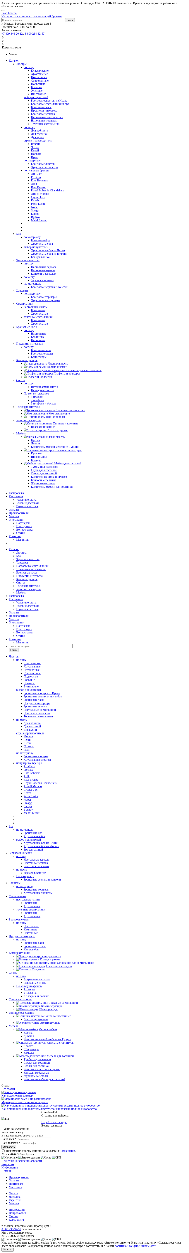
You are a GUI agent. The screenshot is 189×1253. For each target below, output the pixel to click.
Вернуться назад (51, 1125)
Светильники (24, 303)
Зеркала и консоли (27, 260)
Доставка (14, 1196)
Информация (9, 1167)
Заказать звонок (11, 30)
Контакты (15, 536)
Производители (19, 513)
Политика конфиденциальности (21, 1160)
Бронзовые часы (26, 326)
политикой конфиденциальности (135, 1245)
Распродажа (16, 493)
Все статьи (8, 1088)
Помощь (6, 1170)
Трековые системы (28, 406)
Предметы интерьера (29, 343)
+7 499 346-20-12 (12, 33)
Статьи (20, 532)
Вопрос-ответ (24, 529)
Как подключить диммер (17, 1095)
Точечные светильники (31, 569)
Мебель (21, 433)
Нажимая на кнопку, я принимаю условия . (41, 1150)
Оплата (13, 1193)
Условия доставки (27, 503)
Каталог (14, 60)
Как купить (16, 496)
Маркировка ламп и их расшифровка (24, 1102)
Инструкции (24, 526)
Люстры (21, 63)
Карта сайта (16, 1219)
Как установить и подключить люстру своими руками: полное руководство (49, 1108)
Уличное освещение (28, 420)
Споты (20, 380)
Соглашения (67, 1150)
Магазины (22, 539)
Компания (7, 1164)
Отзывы (14, 509)
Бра (18, 233)
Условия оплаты (26, 499)
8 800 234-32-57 (34, 33)
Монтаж (14, 516)
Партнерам (23, 523)
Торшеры (22, 290)
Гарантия (14, 1200)
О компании (16, 519)
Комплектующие (26, 360)
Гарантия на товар (27, 506)
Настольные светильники (32, 565)
